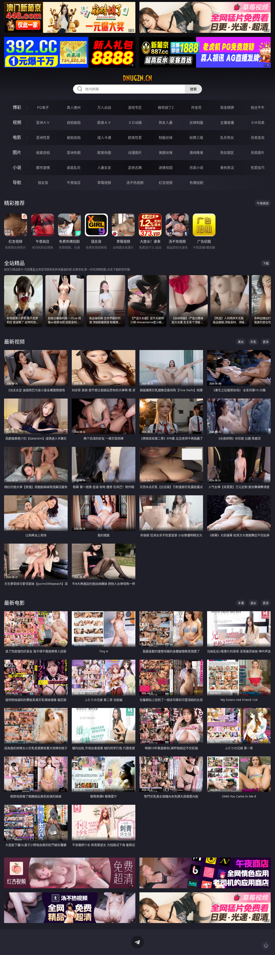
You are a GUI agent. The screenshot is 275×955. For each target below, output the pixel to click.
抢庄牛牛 (257, 107)
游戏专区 (135, 107)
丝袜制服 (196, 122)
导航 (17, 182)
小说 (17, 167)
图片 (17, 152)
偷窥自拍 (43, 152)
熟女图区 (227, 152)
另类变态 (257, 137)
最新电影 (14, 602)
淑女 (253, 603)
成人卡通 (104, 137)
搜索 (193, 89)
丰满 (241, 603)
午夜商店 (74, 182)
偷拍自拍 (74, 137)
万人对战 (104, 107)
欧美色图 (104, 152)
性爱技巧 (257, 167)
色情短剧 (196, 182)
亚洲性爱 (43, 137)
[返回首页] (266, 945)
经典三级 (196, 137)
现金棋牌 (227, 107)
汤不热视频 (135, 182)
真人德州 (74, 107)
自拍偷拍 (74, 122)
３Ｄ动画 (135, 122)
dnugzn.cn (137, 78)
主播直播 (227, 122)
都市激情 (43, 167)
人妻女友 (104, 167)
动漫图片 (135, 152)
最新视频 (14, 341)
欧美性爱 (135, 137)
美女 (241, 342)
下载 (266, 263)
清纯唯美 (196, 152)
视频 (17, 122)
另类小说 (196, 167)
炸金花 (196, 107)
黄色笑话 (227, 167)
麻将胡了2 (166, 107)
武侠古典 (135, 167)
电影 (17, 137)
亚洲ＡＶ (43, 122)
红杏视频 (166, 182)
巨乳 (253, 342)
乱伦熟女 (227, 137)
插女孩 (43, 182)
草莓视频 (104, 182)
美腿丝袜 (166, 152)
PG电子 (43, 107)
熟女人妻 (166, 122)
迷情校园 (166, 167)
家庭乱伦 (74, 167)
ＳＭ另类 (257, 122)
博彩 (17, 107)
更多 (266, 342)
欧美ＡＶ (104, 122)
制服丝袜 (166, 137)
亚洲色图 (74, 152)
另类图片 (257, 152)
